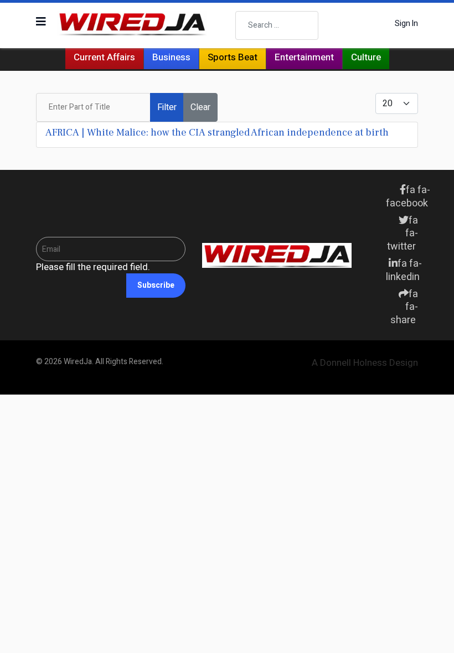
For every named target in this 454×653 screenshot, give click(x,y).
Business (171, 57)
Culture (366, 57)
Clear (200, 107)
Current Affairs (104, 57)
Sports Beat (232, 57)
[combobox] (276, 25)
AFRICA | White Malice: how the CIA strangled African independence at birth (217, 132)
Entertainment (304, 57)
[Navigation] (41, 22)
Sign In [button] (406, 24)
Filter (167, 107)
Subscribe (155, 285)
